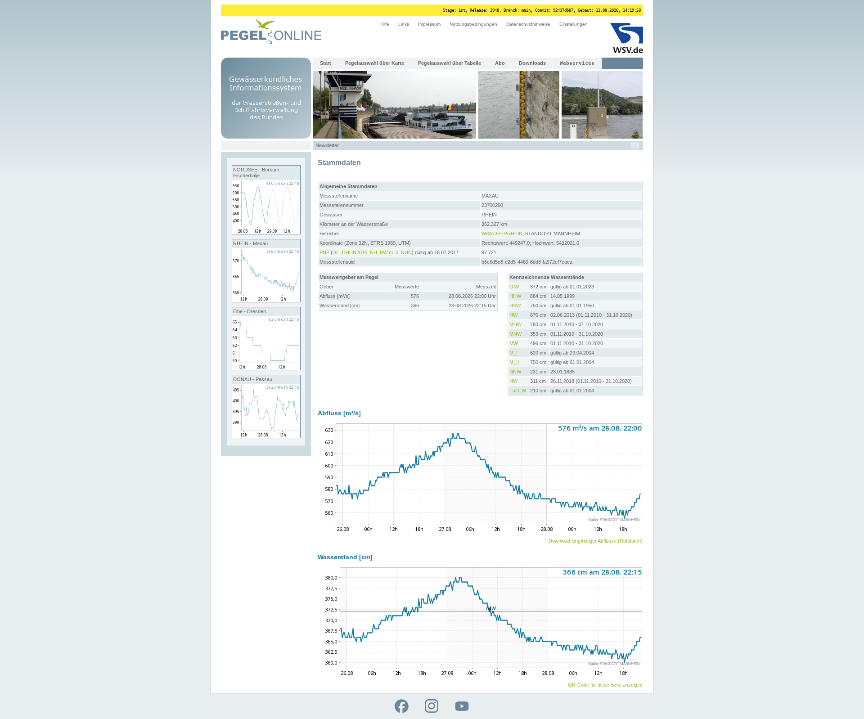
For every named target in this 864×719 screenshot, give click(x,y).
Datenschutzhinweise (528, 24)
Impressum (429, 24)
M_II (514, 362)
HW (513, 315)
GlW (514, 286)
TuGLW (517, 390)
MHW (515, 324)
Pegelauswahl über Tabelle (449, 63)
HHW (515, 296)
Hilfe (384, 24)
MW (513, 343)
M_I (513, 352)
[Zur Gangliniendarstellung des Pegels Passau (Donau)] (266, 436)
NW (513, 381)
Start (325, 63)
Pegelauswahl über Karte (374, 63)
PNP (324, 252)
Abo (500, 63)
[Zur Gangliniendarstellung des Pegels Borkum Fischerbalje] (266, 232)
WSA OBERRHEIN (502, 233)
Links (403, 24)
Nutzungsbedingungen (473, 24)
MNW (515, 334)
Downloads (532, 63)
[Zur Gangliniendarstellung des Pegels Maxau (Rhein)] (266, 300)
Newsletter (327, 145)
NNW (515, 371)
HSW (515, 305)
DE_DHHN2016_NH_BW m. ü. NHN (372, 252)
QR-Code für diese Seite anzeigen (605, 685)
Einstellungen (573, 24)
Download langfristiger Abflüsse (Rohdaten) (596, 541)
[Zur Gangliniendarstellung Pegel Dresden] (266, 368)
